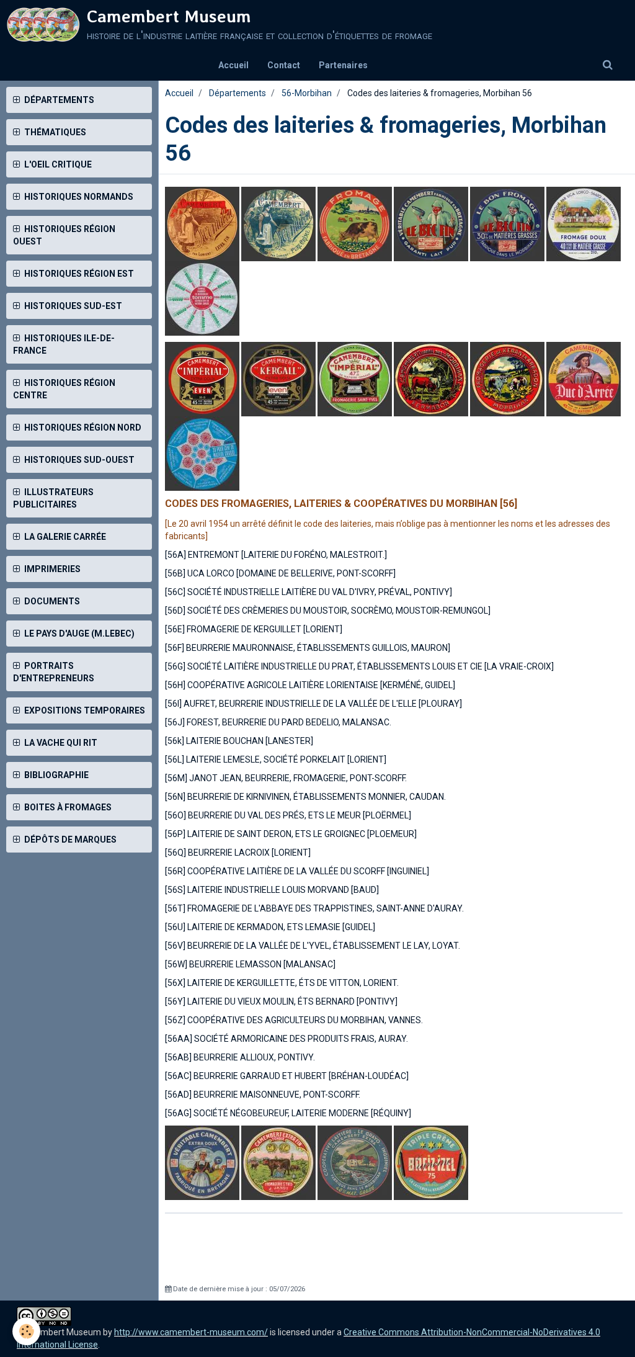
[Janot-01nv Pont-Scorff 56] (279, 1162)
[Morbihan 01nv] (202, 298)
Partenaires (343, 65)
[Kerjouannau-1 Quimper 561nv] (431, 1162)
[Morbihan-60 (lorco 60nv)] (583, 223)
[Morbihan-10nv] (356, 1162)
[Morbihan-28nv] (431, 378)
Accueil (233, 65)
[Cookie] (26, 1331)
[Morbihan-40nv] (507, 378)
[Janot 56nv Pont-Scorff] (203, 1162)
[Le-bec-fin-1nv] (431, 223)
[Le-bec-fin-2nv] (507, 223)
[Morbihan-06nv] (278, 378)
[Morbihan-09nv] (355, 223)
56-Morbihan (307, 93)
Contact (283, 65)
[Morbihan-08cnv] (355, 378)
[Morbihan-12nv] (202, 223)
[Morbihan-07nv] (202, 378)
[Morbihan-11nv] (278, 223)
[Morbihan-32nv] (584, 378)
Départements (237, 93)
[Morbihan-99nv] (203, 453)
